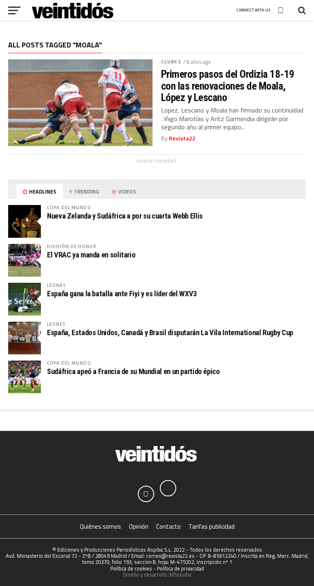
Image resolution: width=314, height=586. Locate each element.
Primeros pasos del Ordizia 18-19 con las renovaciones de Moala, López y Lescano (227, 85)
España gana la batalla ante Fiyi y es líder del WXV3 (122, 293)
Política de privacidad (180, 568)
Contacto (168, 526)
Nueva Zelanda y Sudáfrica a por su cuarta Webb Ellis (125, 216)
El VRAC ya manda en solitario (91, 254)
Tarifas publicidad (211, 526)
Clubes (171, 61)
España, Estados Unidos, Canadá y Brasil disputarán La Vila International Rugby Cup (170, 332)
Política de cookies (131, 568)
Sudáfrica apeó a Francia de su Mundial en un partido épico (133, 371)
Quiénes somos (100, 526)
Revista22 (182, 138)
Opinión (138, 526)
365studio (179, 574)
